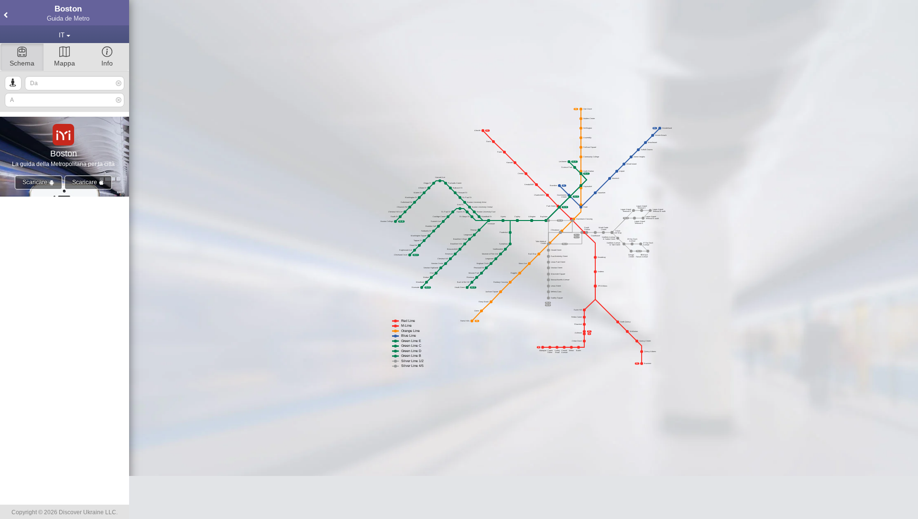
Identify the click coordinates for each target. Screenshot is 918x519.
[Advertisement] (523, 497)
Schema (22, 63)
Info (107, 63)
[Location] (13, 83)
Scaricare (35, 182)
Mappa (64, 63)
